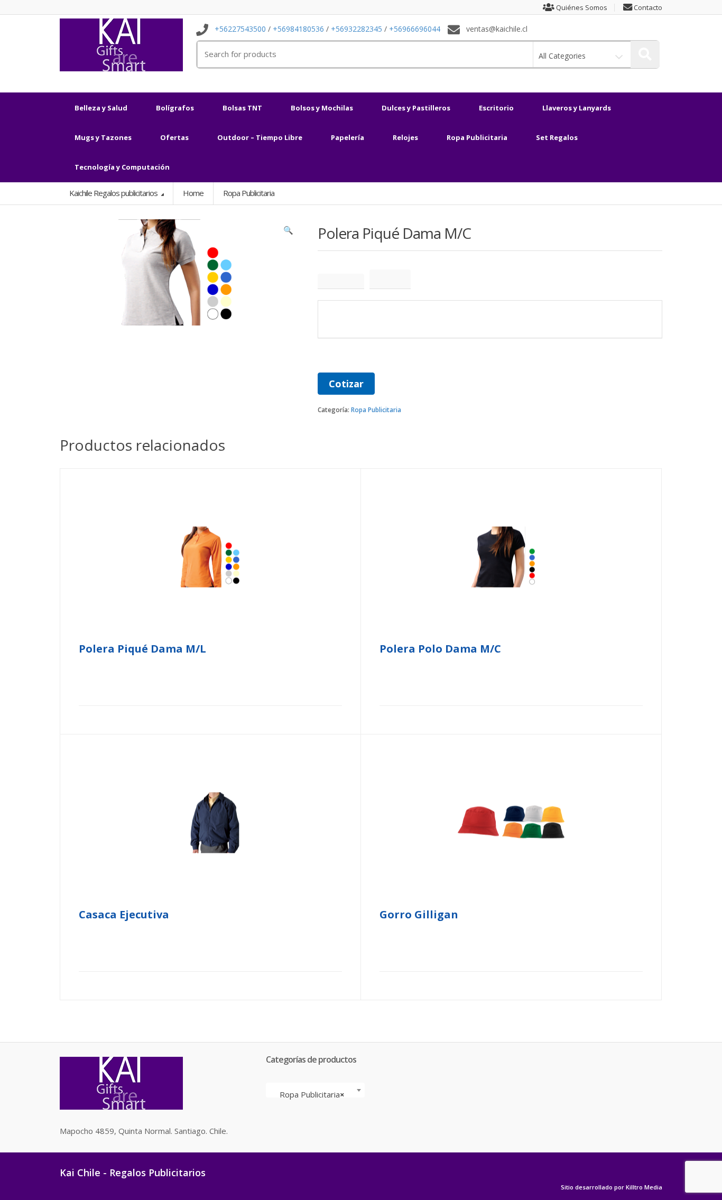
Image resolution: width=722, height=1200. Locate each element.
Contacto (647, 8)
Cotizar (346, 383)
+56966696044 (414, 29)
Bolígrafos (175, 108)
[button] (289, 232)
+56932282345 (356, 29)
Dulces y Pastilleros (416, 108)
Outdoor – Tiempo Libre (259, 137)
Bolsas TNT (242, 108)
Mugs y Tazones (103, 137)
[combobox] (315, 1090)
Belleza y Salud (101, 108)
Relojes (405, 137)
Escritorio (496, 108)
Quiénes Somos (580, 8)
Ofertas (174, 137)
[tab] (341, 281)
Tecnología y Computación (122, 167)
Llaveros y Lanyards (576, 108)
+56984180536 (298, 29)
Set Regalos (557, 137)
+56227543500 (240, 29)
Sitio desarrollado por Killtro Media (611, 1187)
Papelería (347, 137)
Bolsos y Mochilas (322, 108)
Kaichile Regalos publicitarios (114, 193)
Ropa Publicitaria (477, 137)
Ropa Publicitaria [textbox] (312, 1094)
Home (193, 193)
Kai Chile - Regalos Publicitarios (133, 1172)
